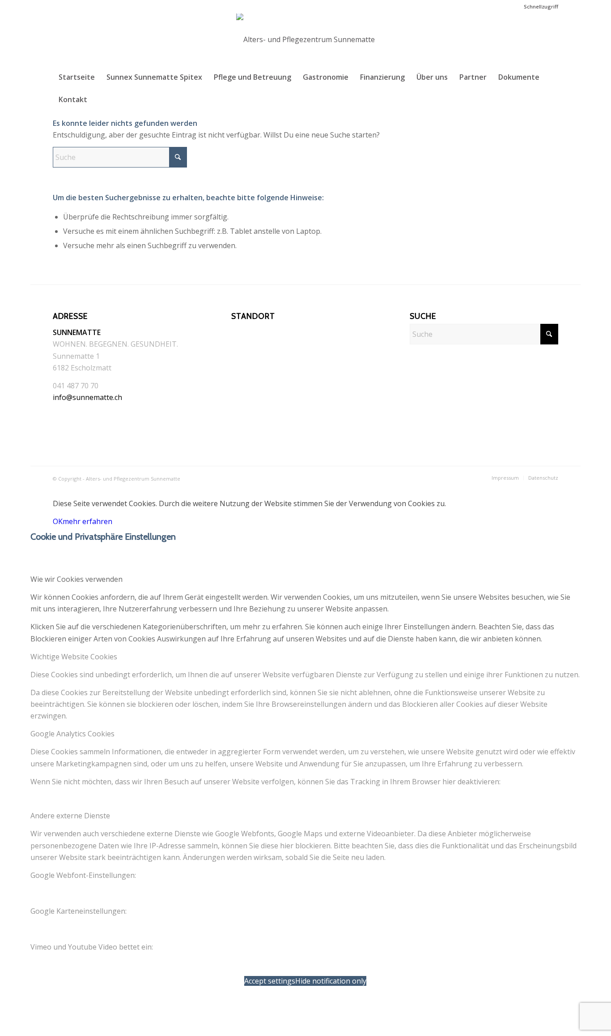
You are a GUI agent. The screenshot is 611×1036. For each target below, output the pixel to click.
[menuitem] (538, 6)
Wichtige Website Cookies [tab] (73, 657)
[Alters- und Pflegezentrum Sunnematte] (305, 39)
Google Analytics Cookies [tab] (72, 734)
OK (58, 521)
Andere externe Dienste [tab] (70, 816)
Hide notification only (330, 981)
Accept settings (269, 981)
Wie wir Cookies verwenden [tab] (76, 579)
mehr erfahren (87, 521)
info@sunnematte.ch (87, 397)
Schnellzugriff (541, 6)
